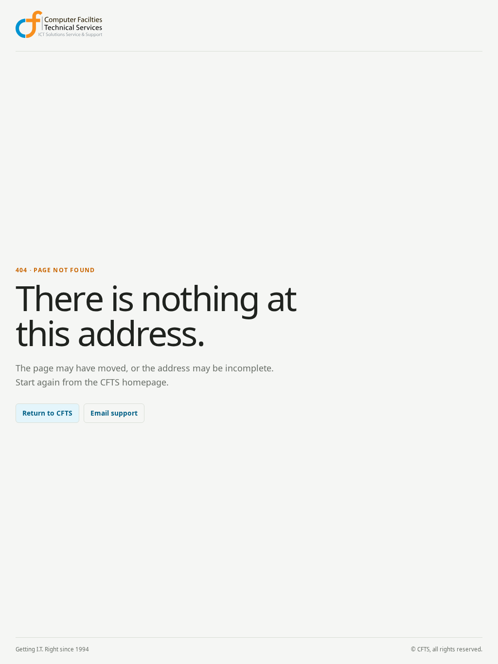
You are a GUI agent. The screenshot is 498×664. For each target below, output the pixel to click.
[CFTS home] (59, 24)
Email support (114, 413)
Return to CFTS (47, 413)
